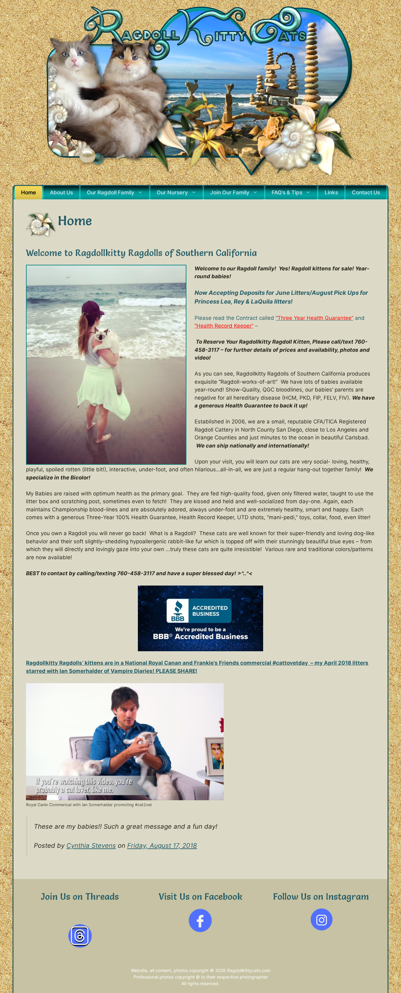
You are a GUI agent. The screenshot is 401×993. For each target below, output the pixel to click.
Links (331, 192)
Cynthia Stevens (91, 845)
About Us (61, 192)
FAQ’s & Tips (287, 192)
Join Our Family (229, 192)
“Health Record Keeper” (224, 326)
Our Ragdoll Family (110, 192)
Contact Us (366, 192)
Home (28, 192)
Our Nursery (172, 192)
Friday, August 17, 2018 (162, 845)
